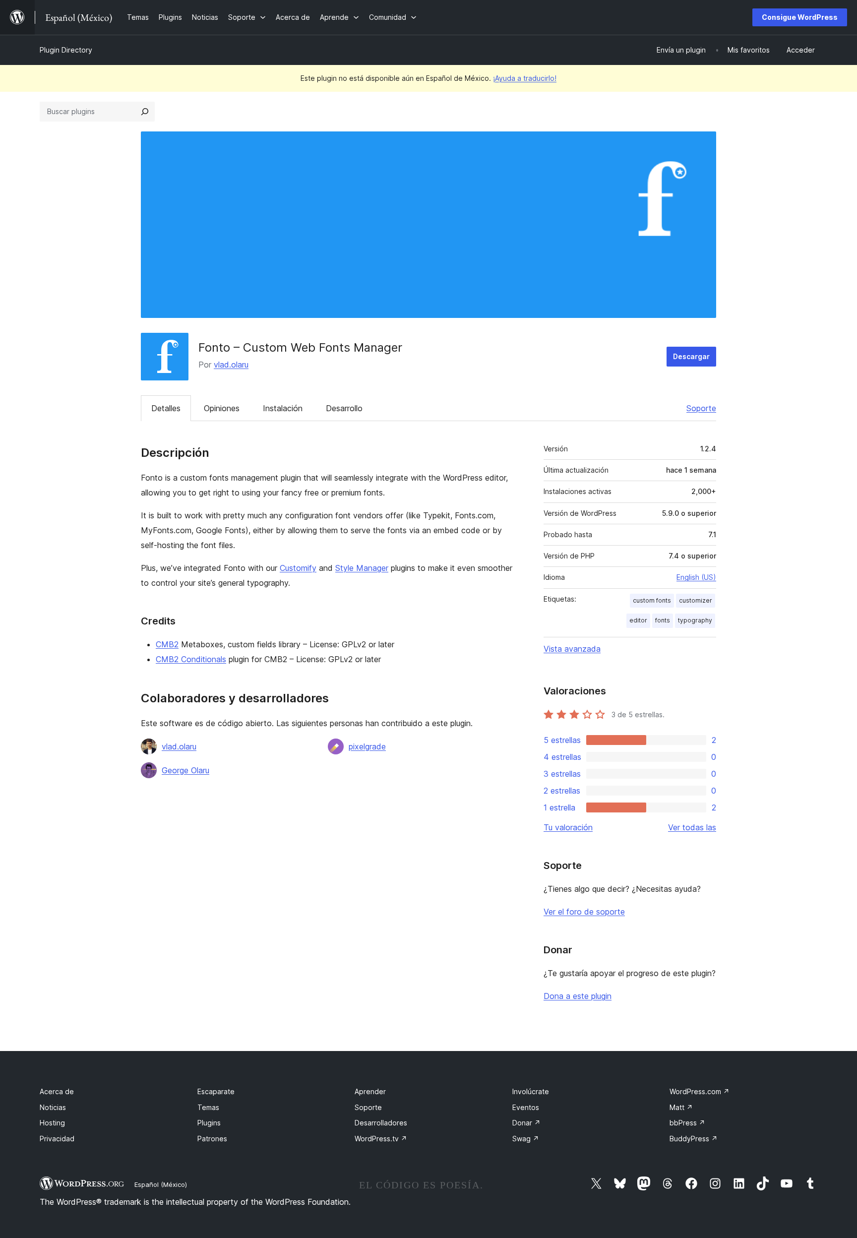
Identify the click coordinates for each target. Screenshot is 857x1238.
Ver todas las (692, 827)
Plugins (209, 1122)
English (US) (696, 577)
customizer (695, 600)
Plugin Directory (66, 50)
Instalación (283, 408)
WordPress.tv (381, 1138)
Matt (681, 1107)
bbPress (687, 1122)
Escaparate (216, 1091)
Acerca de (57, 1091)
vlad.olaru (231, 365)
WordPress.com (700, 1091)
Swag (525, 1138)
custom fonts (652, 600)
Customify (298, 568)
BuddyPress (694, 1138)
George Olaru (185, 770)
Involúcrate (530, 1091)
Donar (526, 1122)
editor (638, 620)
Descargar (691, 356)
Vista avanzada (572, 649)
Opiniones (222, 408)
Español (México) (160, 1184)
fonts (662, 620)
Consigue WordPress (800, 17)
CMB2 (167, 644)
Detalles (166, 408)
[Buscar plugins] (145, 112)
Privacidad (57, 1138)
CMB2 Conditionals (191, 659)
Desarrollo (344, 408)
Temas (208, 1107)
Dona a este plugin (578, 996)
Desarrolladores (381, 1122)
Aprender (370, 1091)
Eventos (525, 1107)
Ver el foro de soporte (584, 912)
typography (695, 620)
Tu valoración (568, 827)
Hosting (52, 1122)
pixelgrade (367, 746)
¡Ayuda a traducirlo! (524, 78)
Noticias (53, 1107)
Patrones (212, 1138)
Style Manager (361, 568)
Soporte (701, 408)
